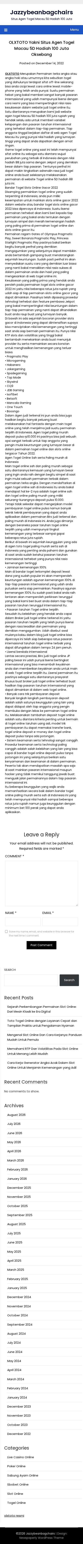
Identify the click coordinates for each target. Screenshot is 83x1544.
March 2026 (15, 1160)
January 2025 (17, 1288)
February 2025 (17, 1279)
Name (11, 913)
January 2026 (17, 1179)
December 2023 (19, 1406)
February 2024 (17, 1388)
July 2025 (14, 1233)
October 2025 (17, 1206)
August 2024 (16, 1333)
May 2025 (14, 1251)
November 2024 (19, 1306)
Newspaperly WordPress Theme (41, 1538)
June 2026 (14, 1133)
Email (48, 913)
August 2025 (16, 1224)
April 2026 (14, 1151)
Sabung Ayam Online (22, 1475)
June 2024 (14, 1352)
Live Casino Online (20, 1457)
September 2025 (19, 1215)
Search (10, 970)
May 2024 (14, 1361)
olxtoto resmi (14, 1515)
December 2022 (19, 1434)
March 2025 (15, 1270)
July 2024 (14, 1342)
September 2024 (19, 1324)
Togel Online (16, 1503)
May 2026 (14, 1142)
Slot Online (15, 1494)
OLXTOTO (12, 74)
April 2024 (14, 1370)
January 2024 (17, 1397)
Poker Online (16, 1466)
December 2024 (19, 1297)
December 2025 (19, 1188)
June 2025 (14, 1242)
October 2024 (17, 1315)
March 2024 (15, 1379)
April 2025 (14, 1261)
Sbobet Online (18, 1484)
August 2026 (16, 1115)
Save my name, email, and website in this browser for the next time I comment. (41, 933)
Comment (14, 856)
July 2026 (14, 1124)
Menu (74, 29)
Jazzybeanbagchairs (41, 12)
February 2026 (17, 1169)
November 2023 (19, 1415)
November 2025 (19, 1197)
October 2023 (17, 1425)
